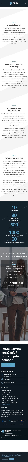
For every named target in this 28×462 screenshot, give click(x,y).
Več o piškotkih (5, 459)
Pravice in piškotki (6, 404)
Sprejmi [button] (11, 459)
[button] (26, 3)
